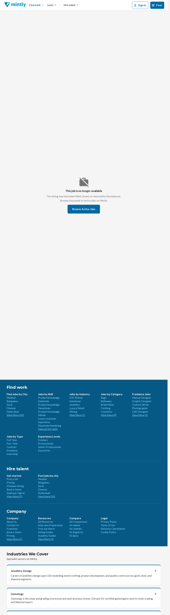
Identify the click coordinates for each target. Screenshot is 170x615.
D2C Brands (76, 397)
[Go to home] (15, 5)
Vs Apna (73, 535)
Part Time (12, 443)
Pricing (11, 482)
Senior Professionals (49, 446)
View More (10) (15, 415)
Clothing (105, 408)
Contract (12, 446)
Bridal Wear (107, 404)
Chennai (11, 408)
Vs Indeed (74, 525)
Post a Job (12, 479)
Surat (10, 404)
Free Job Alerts (46, 528)
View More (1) (77, 415)
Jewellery (74, 404)
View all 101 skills (48, 429)
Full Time (12, 440)
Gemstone (75, 401)
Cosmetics (106, 411)
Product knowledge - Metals (49, 413)
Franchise (12, 528)
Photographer (140, 408)
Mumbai (11, 397)
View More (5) (46, 539)
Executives (44, 450)
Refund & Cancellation (113, 528)
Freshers (43, 440)
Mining (73, 411)
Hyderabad (13, 411)
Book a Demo (14, 489)
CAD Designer (140, 411)
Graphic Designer (142, 401)
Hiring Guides (45, 532)
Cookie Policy (108, 532)
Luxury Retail (76, 408)
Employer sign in (16, 492)
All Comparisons (78, 521)
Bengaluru (12, 401)
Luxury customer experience (47, 420)
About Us (12, 521)
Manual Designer (141, 397)
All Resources (45, 521)
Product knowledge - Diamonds (49, 399)
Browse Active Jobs (83, 209)
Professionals (45, 443)
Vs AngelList (76, 532)
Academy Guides (47, 535)
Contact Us (13, 525)
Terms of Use (108, 525)
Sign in (142, 5)
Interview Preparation (50, 525)
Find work (35, 4)
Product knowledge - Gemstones (49, 406)
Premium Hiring (15, 485)
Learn (50, 4)
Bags (103, 397)
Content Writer (140, 404)
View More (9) (108, 415)
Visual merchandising (49, 425)
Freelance (12, 450)
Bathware (106, 401)
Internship (12, 453)
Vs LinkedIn (75, 528)
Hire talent (70, 4)
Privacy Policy (109, 521)
